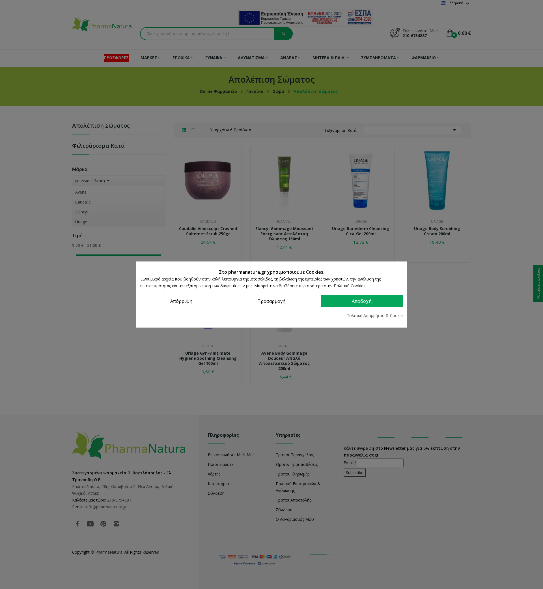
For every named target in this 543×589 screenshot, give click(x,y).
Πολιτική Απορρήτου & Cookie (374, 315)
